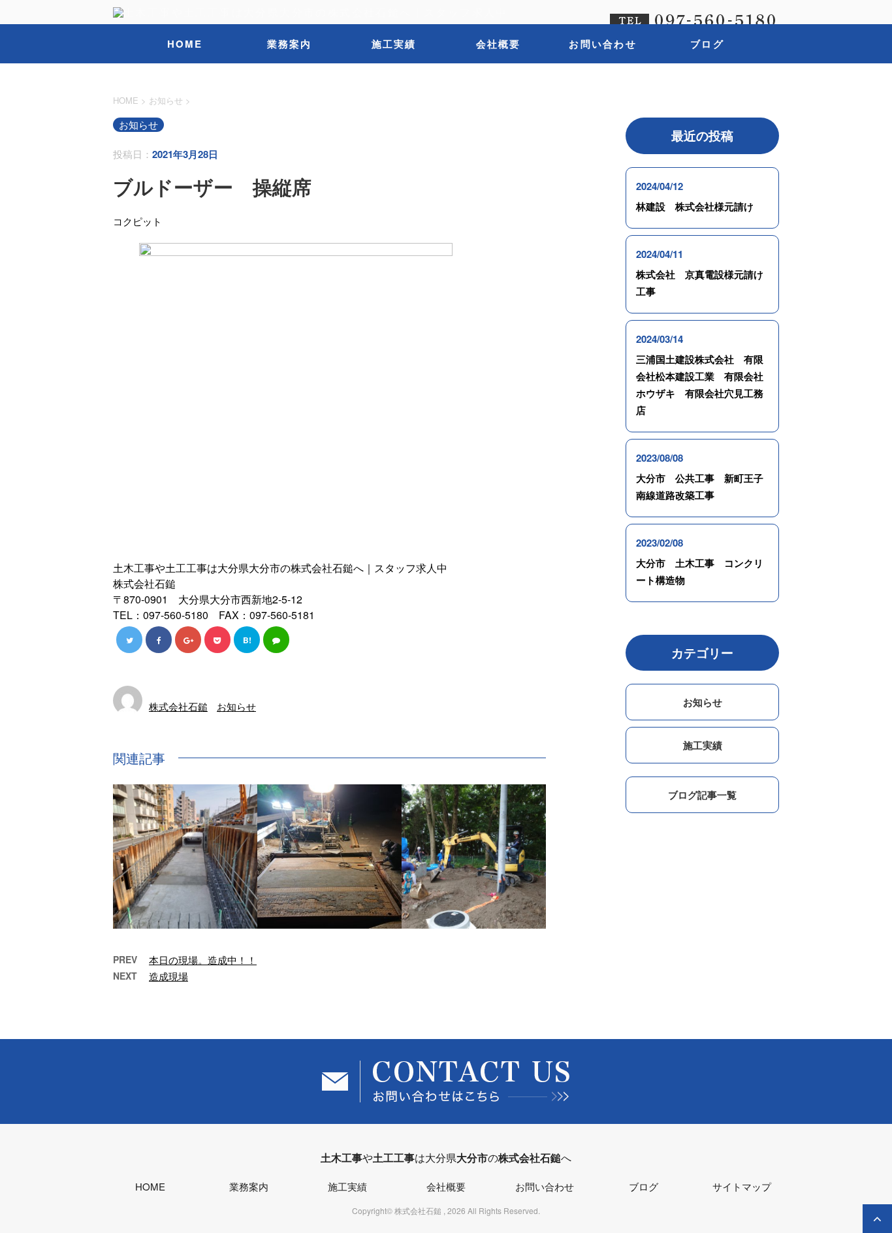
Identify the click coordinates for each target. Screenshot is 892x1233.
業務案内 (289, 44)
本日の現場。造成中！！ (203, 960)
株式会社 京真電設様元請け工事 (699, 282)
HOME (185, 44)
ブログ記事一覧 (702, 795)
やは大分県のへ (446, 1157)
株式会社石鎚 (178, 706)
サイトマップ (741, 1186)
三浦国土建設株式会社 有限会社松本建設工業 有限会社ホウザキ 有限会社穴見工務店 (699, 384)
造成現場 (168, 976)
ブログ (707, 44)
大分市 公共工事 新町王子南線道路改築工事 (699, 486)
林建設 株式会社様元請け (695, 206)
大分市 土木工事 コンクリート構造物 (699, 571)
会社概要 (498, 44)
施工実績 (394, 44)
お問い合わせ (603, 44)
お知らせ (236, 706)
